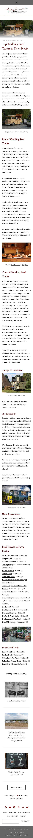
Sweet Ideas (6, 664)
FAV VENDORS (12, 816)
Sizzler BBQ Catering (9, 592)
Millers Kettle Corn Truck (10, 658)
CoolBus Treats (7, 655)
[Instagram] (14, 807)
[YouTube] (10, 807)
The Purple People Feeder (10, 616)
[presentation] (16, 689)
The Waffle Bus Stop (9, 622)
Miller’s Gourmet (8, 571)
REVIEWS (12, 812)
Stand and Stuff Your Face (11, 598)
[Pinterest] (19, 807)
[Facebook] (6, 807)
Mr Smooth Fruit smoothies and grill (14, 580)
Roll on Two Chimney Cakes (11, 661)
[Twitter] (23, 807)
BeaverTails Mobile (8, 652)
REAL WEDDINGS (24, 812)
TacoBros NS (6, 607)
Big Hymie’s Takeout (9, 562)
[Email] (27, 807)
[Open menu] (16, 2)
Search (25, 821)
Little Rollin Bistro (8, 577)
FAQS (5, 812)
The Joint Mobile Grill (9, 610)
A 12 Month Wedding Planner (16, 701)
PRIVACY (23, 816)
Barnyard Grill (7, 559)
